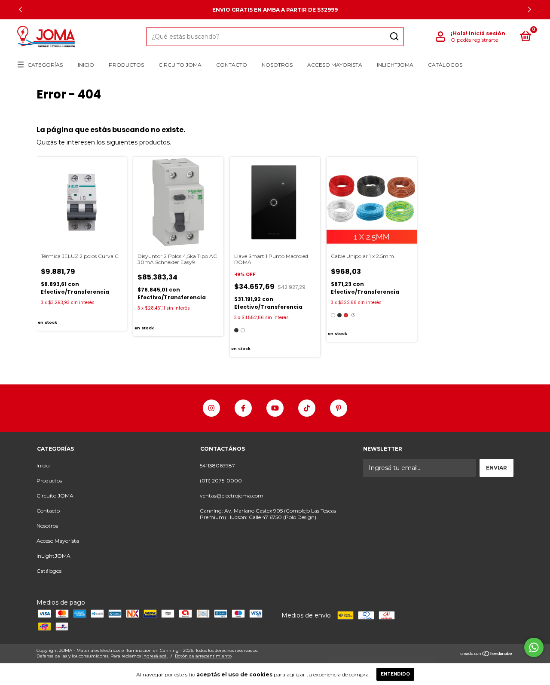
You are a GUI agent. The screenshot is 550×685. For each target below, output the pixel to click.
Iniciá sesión (487, 33)
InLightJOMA (395, 64)
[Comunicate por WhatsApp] (534, 647)
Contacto (231, 64)
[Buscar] (394, 36)
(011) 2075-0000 (221, 480)
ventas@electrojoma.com (231, 495)
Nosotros (277, 64)
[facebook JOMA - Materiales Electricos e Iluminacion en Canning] (243, 408)
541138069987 (217, 465)
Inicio (86, 64)
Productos (126, 64)
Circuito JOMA (180, 64)
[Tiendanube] (486, 654)
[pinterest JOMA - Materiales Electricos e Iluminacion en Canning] (338, 408)
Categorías (45, 64)
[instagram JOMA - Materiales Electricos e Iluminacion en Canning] (211, 408)
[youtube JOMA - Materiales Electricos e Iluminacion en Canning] (275, 408)
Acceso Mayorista (334, 64)
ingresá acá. (155, 656)
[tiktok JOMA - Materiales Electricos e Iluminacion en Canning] (306, 408)
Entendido (395, 674)
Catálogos (445, 64)
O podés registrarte (474, 40)
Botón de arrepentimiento (203, 656)
